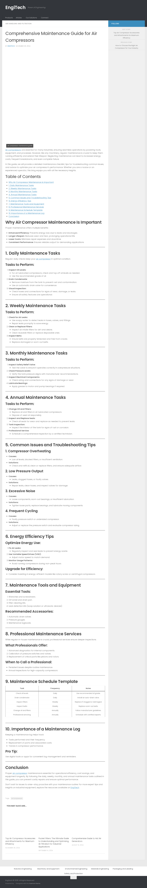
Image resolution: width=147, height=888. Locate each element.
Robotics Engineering (23, 869)
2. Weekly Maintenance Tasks (22, 188)
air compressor (43, 259)
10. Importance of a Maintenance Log (26, 213)
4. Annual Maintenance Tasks (22, 194)
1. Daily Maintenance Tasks (21, 185)
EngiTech (15, 7)
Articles (19, 17)
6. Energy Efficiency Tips (20, 200)
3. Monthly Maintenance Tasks (23, 191)
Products (9, 17)
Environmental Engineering (76, 869)
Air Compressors (16, 798)
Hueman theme (34, 883)
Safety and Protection (73, 873)
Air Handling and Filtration (18, 23)
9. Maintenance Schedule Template (26, 210)
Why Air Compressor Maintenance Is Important (31, 182)
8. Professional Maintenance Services (26, 207)
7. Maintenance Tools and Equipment (26, 204)
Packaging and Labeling (123, 869)
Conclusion (14, 216)
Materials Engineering (100, 869)
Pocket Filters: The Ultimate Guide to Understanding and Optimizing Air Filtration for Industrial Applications (54, 842)
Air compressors (13, 150)
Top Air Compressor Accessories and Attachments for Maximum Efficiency (20, 841)
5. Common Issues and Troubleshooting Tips (30, 197)
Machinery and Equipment (48, 869)
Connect (44, 17)
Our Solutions (31, 17)
